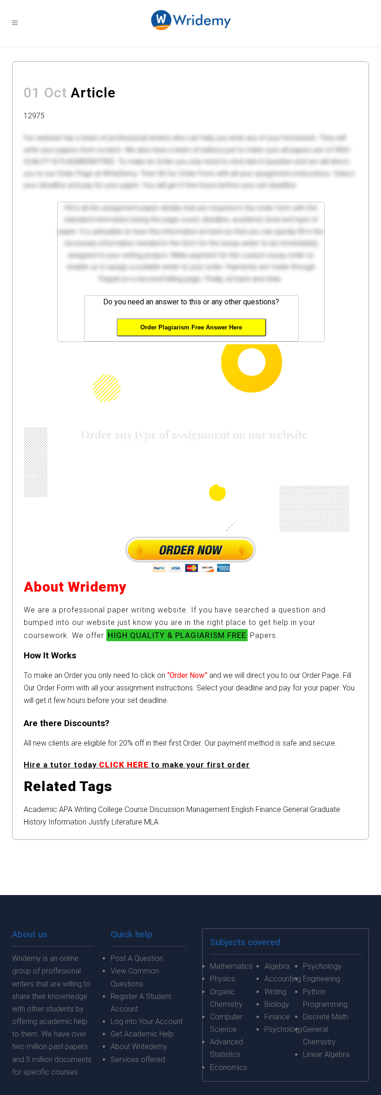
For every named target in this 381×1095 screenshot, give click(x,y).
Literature (127, 822)
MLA (151, 822)
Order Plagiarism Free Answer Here (191, 327)
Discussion (167, 809)
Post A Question (137, 958)
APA (65, 809)
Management (208, 809)
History (35, 822)
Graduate (325, 809)
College (110, 809)
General (295, 809)
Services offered (138, 1059)
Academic (40, 809)
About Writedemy (139, 1046)
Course (136, 809)
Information (67, 822)
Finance (268, 809)
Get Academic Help (142, 1034)
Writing (85, 809)
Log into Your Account (147, 1021)
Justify (99, 822)
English (242, 809)
